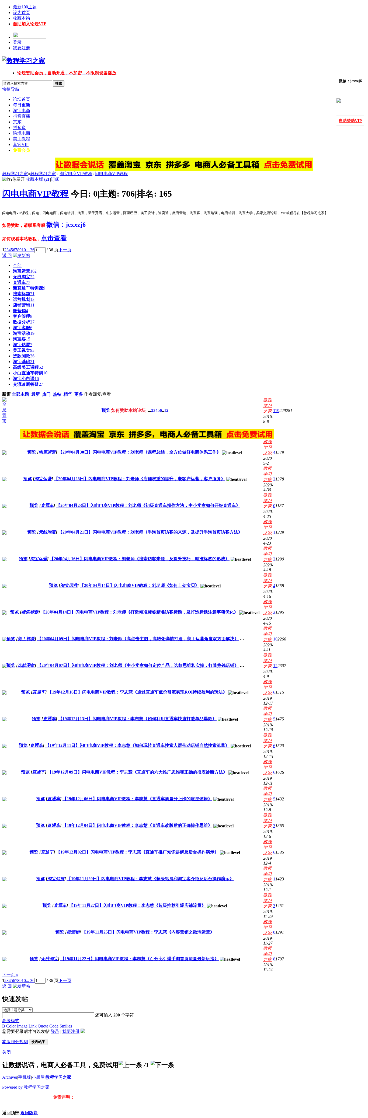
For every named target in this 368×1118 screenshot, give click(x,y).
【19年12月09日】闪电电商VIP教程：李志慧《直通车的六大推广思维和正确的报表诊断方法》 (137, 772)
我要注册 (21, 48)
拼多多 (19, 127)
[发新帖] (21, 255)
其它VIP (21, 144)
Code (53, 1026)
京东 (17, 122)
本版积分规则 (15, 1041)
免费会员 (21, 150)
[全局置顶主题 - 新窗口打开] (4, 421)
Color (11, 1026)
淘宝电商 (21, 110)
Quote (43, 1026)
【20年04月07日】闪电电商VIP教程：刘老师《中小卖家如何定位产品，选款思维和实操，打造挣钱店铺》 (138, 665)
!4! (329, 91)
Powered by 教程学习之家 (26, 1087)
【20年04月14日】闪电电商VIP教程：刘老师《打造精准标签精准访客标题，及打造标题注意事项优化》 (139, 612)
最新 (35, 394)
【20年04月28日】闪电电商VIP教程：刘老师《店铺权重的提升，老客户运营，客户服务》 (139, 478)
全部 (17, 265)
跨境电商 (21, 133)
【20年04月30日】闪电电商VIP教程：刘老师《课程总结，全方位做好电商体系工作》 (139, 452)
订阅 (55, 179)
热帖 (57, 394)
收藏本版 (37, 179)
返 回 (7, 255)
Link (33, 1026)
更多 (78, 394)
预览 (106, 410)
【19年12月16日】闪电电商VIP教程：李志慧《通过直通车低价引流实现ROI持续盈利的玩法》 (137, 692)
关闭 (6, 1052)
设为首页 (21, 12)
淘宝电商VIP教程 (76, 173)
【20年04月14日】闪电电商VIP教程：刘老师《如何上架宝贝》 (139, 585)
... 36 (30, 250)
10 (24, 250)
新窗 (6, 394)
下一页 (64, 250)
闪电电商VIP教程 (111, 173)
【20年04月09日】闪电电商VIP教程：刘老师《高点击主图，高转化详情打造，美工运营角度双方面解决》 (138, 638)
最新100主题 (25, 7)
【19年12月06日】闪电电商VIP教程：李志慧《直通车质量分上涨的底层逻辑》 (137, 798)
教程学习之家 (15, 173)
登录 (17, 42)
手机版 (24, 1077)
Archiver (9, 1077)
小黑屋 (38, 1077)
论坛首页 (21, 99)
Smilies (66, 1026)
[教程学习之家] (23, 60)
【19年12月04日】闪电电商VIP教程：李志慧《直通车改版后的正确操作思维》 (137, 825)
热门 (46, 394)
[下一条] (162, 1065)
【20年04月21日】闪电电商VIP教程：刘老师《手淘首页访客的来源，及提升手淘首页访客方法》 (150, 532)
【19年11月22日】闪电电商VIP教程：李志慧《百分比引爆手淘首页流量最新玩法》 (139, 958)
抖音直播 (21, 116)
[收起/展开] (13, 179)
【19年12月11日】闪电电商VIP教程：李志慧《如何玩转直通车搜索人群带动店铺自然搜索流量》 (137, 745)
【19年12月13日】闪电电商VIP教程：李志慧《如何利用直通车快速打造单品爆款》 (137, 718)
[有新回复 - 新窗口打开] (4, 453)
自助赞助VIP (350, 121)
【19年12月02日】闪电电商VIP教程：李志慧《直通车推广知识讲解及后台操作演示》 (137, 852)
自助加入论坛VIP (29, 24)
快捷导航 (10, 89)
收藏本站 (21, 18)
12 (166, 410)
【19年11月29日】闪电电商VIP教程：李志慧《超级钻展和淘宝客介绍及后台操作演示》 (150, 878)
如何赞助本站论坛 (128, 410)
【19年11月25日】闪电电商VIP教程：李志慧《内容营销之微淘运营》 (148, 932)
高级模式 (10, 1020)
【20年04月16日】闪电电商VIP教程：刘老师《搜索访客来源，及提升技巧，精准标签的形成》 (140, 558)
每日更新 (21, 105)
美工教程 (21, 139)
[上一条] (130, 1065)
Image (22, 1026)
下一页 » (10, 975)
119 (276, 410)
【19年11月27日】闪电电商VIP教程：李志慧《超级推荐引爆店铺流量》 (137, 905)
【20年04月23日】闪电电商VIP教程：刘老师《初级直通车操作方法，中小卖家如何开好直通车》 (148, 505)
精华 (68, 394)
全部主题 (20, 394)
